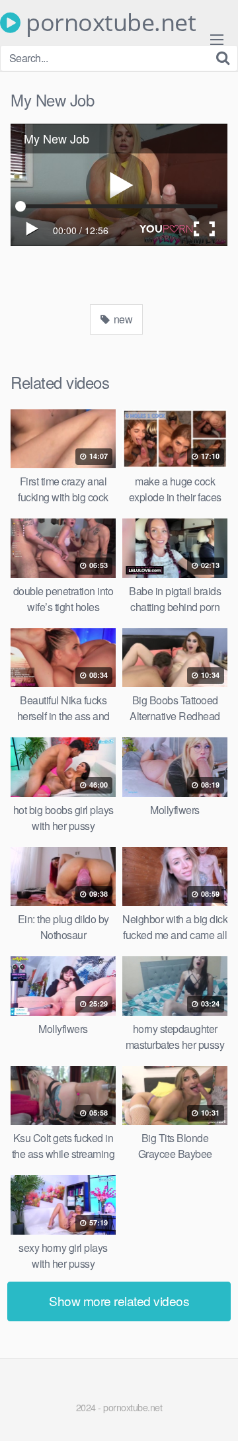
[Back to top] (214, 1412)
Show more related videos (119, 1300)
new (121, 319)
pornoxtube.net (108, 22)
